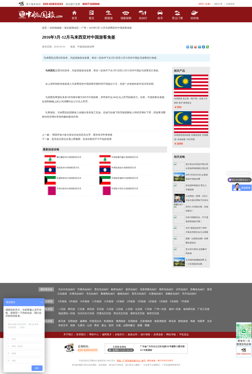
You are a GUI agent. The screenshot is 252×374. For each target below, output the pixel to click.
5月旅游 (163, 301)
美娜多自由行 (172, 293)
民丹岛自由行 (189, 293)
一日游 (61, 309)
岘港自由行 (123, 293)
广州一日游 (160, 309)
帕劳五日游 (153, 313)
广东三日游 (203, 309)
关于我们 (68, 334)
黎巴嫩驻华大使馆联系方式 (69, 157)
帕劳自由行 (117, 289)
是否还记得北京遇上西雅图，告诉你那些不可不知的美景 (82, 139)
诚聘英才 (107, 334)
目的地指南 (56, 28)
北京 (209, 321)
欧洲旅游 (108, 321)
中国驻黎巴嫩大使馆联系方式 (124, 157)
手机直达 (184, 334)
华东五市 (63, 325)
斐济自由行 (131, 289)
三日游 (81, 309)
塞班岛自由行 (166, 289)
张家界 (201, 321)
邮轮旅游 (183, 321)
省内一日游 (175, 309)
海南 (192, 321)
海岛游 (172, 321)
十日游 (148, 309)
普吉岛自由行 (101, 289)
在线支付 (119, 334)
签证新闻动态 (71, 28)
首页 (74, 18)
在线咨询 (230, 4)
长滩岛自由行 (76, 293)
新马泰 (61, 321)
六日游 (109, 309)
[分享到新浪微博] (195, 47)
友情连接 (158, 334)
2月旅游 (131, 301)
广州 (83, 28)
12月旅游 (108, 301)
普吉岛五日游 (120, 313)
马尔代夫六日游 (85, 313)
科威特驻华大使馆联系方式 (69, 178)
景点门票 (177, 18)
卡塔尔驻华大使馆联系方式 (69, 188)
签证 (91, 18)
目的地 (194, 18)
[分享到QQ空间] (191, 47)
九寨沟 (81, 325)
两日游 (71, 309)
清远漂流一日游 (66, 313)
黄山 (103, 325)
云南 (118, 325)
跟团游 (109, 18)
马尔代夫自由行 (66, 289)
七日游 (119, 309)
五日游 (100, 309)
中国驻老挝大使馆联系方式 (123, 167)
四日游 (90, 309)
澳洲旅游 (120, 321)
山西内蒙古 (129, 325)
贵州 (111, 325)
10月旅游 (84, 301)
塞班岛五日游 (137, 313)
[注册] (207, 4)
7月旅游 (185, 301)
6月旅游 (174, 301)
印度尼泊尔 (95, 321)
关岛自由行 (92, 293)
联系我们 (81, 334)
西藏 (147, 325)
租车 (160, 18)
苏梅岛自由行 (197, 289)
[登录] (201, 4)
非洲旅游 (132, 321)
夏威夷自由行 (108, 293)
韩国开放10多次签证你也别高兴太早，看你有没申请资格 (82, 135)
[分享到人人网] (203, 47)
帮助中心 (94, 334)
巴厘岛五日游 (104, 313)
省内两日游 (189, 309)
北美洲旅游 (146, 321)
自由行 (143, 18)
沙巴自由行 (182, 289)
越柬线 (83, 321)
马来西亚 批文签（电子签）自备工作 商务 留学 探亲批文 (190, 100)
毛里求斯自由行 (148, 289)
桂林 (72, 325)
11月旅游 (96, 301)
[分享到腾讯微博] (199, 47)
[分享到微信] (207, 47)
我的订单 (218, 4)
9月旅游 (73, 301)
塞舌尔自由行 (139, 293)
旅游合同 (132, 334)
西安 (96, 325)
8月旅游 (62, 301)
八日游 (129, 309)
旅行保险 (145, 334)
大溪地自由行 (156, 293)
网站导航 (171, 334)
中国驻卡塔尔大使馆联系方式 (124, 188)
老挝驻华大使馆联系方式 (68, 167)
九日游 (138, 309)
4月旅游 (152, 301)
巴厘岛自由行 (84, 289)
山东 (89, 325)
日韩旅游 (72, 321)
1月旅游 (120, 301)
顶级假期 (125, 18)
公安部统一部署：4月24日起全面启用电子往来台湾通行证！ (191, 200)
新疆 (139, 325)
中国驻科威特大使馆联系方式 (124, 178)
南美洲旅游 (160, 321)
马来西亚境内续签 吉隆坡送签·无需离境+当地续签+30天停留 (191, 137)
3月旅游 (141, 301)
